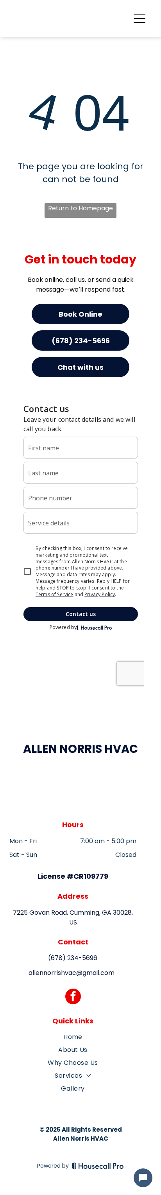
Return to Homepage (80, 208)
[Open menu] (139, 18)
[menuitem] (72, 1038)
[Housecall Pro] (98, 1166)
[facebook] (73, 997)
